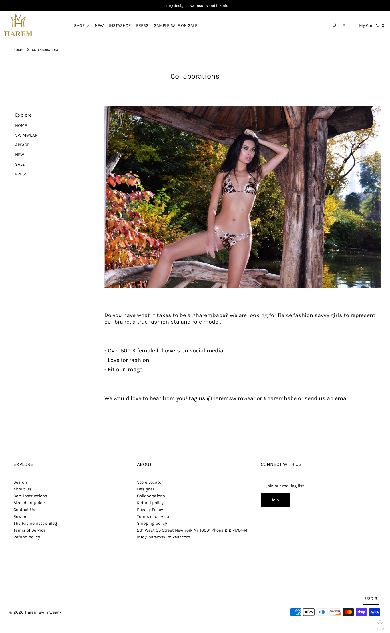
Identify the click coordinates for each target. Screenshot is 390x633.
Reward (20, 516)
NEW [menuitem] (99, 25)
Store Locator (150, 482)
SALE (20, 164)
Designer (145, 489)
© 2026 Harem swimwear (34, 612)
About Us (22, 489)
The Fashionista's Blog (35, 523)
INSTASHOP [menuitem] (120, 25)
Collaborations (151, 495)
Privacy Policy (150, 509)
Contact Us (24, 509)
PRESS (21, 174)
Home (18, 50)
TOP (380, 626)
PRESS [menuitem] (142, 25)
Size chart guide (29, 502)
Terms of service (153, 516)
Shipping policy (152, 523)
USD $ (371, 598)
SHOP (79, 25)
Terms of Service (29, 530)
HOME (21, 125)
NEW (19, 154)
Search (20, 482)
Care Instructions (30, 495)
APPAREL (23, 144)
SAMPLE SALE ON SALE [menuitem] (175, 25)
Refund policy (26, 537)
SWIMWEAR (26, 135)
